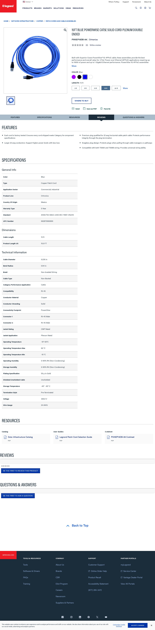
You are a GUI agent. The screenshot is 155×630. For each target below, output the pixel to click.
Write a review (95, 45)
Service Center (129, 571)
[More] (125, 88)
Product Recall (94, 577)
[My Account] (145, 7)
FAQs (25, 577)
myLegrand (126, 564)
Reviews (101, 117)
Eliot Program (62, 583)
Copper (39, 21)
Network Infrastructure (22, 21)
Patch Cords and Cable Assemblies (61, 21)
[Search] (136, 7)
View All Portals (128, 583)
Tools (25, 564)
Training (26, 583)
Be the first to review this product (21, 471)
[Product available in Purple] (74, 77)
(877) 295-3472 (95, 589)
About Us (60, 564)
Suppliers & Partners (65, 602)
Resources (74, 117)
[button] (65, 30)
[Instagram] (71, 617)
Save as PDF (91, 109)
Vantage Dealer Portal (132, 577)
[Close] (151, 625)
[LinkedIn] (80, 617)
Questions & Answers (133, 117)
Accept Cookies (137, 625)
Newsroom (60, 596)
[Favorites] (140, 7)
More (74, 66)
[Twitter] (97, 617)
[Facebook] (62, 617)
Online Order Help (99, 571)
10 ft (95, 88)
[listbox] (35, 60)
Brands (59, 571)
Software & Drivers (31, 571)
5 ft (85, 88)
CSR (58, 577)
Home (6, 21)
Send (77, 109)
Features (15, 118)
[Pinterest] (88, 617)
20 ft (116, 88)
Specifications (44, 117)
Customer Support (96, 564)
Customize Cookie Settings (119, 625)
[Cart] (149, 7)
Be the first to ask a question (18, 495)
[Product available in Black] (79, 77)
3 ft (76, 88)
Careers (59, 589)
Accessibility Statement (98, 583)
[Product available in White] (91, 77)
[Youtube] (106, 617)
